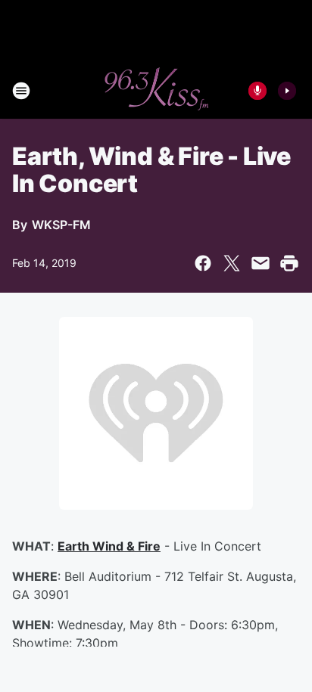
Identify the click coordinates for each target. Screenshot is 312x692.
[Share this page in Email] (260, 263)
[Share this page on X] (231, 263)
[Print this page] (289, 263)
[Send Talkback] (257, 91)
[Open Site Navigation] (21, 91)
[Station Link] (156, 91)
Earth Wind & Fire (109, 546)
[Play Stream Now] (287, 91)
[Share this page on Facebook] (203, 263)
